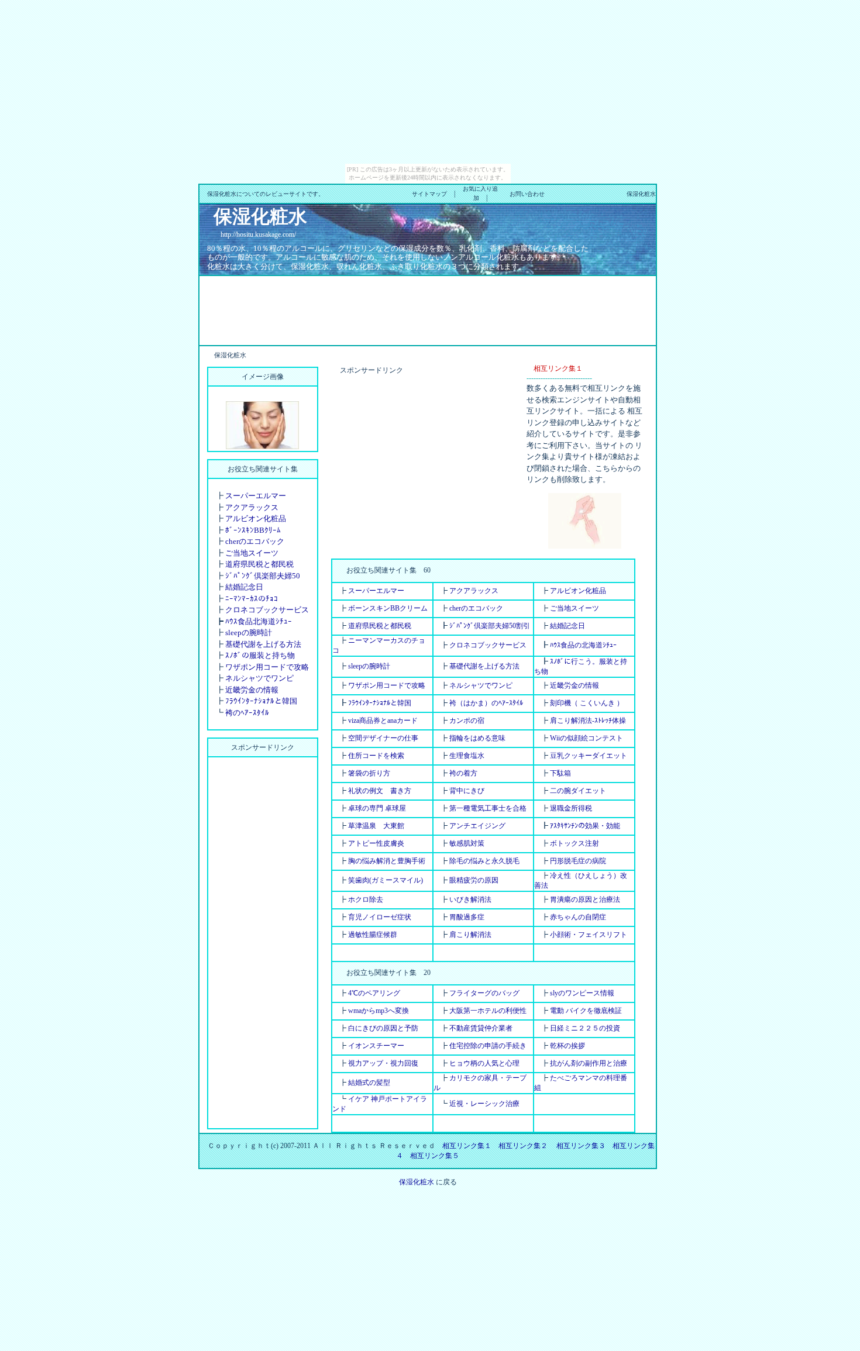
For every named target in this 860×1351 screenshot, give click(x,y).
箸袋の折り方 (369, 773)
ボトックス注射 (574, 843)
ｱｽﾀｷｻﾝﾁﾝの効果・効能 (585, 826)
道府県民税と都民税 (259, 564)
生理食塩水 (466, 756)
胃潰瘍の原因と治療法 (585, 899)
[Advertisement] (428, 309)
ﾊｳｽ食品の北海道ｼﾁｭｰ (583, 645)
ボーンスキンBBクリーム (388, 608)
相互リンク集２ (523, 1146)
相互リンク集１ (466, 1146)
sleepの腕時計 (248, 632)
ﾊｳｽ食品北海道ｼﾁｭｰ (258, 621)
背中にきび (466, 791)
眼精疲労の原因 (473, 880)
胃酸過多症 (466, 917)
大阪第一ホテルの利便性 (488, 1011)
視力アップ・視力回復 (383, 1063)
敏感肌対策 (466, 843)
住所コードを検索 (376, 756)
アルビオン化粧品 (255, 518)
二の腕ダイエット (578, 791)
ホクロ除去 (365, 899)
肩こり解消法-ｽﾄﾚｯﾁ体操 (588, 720)
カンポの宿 (466, 720)
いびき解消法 (470, 899)
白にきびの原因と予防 (383, 1028)
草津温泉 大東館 (376, 826)
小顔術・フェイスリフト (588, 934)
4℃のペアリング (374, 993)
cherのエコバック (254, 541)
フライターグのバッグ (484, 993)
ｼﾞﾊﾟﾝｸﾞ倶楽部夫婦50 (262, 575)
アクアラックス (251, 507)
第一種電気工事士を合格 (488, 808)
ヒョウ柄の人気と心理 (484, 1063)
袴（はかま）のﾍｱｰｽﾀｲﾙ (486, 703)
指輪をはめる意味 (477, 738)
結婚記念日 (244, 587)
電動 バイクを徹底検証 (586, 1011)
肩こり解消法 (470, 934)
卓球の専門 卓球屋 (377, 808)
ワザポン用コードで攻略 (267, 667)
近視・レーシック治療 (484, 1104)
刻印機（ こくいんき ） (587, 703)
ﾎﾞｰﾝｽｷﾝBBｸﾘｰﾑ (253, 530)
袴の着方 (463, 773)
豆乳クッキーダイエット (588, 756)
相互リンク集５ (434, 1156)
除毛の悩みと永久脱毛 (484, 861)
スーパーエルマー (255, 495)
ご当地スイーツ (251, 553)
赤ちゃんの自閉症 (578, 917)
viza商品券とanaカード (383, 720)
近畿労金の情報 (251, 689)
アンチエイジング (477, 826)
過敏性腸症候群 (372, 934)
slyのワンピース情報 (582, 993)
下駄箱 (560, 773)
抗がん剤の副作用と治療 (588, 1063)
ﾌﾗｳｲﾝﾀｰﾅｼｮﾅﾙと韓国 (261, 701)
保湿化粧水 (416, 1182)
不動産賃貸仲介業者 (480, 1028)
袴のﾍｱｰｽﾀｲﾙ (247, 712)
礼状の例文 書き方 (379, 791)
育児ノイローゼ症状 (379, 917)
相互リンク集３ (581, 1146)
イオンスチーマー (376, 1046)
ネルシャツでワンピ (259, 678)
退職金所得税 (571, 808)
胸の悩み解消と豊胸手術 (386, 861)
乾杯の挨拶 (567, 1046)
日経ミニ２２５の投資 (585, 1028)
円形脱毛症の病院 (578, 861)
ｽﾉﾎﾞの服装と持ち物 (260, 655)
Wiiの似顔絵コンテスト (586, 738)
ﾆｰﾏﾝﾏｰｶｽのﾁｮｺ (251, 598)
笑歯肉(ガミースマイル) (385, 880)
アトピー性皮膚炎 (376, 843)
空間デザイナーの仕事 (383, 738)
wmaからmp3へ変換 (378, 1011)
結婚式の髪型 (369, 1082)
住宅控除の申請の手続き (488, 1046)
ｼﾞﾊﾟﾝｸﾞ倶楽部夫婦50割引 (489, 626)
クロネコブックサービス (267, 609)
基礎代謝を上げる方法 (263, 644)
